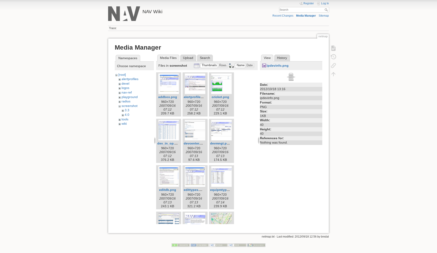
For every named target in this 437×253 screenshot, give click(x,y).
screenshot (129, 106)
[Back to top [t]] (333, 74)
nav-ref (127, 92)
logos (125, 88)
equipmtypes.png (223, 190)
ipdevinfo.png (278, 65)
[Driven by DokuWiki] (256, 245)
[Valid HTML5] (218, 245)
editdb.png (167, 190)
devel (125, 83)
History (282, 58)
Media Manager (306, 15)
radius (126, 101)
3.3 (127, 110)
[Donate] (181, 245)
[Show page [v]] (333, 48)
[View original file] (291, 76)
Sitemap (324, 15)
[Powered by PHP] (200, 245)
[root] (122, 74)
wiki (124, 123)
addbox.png (167, 97)
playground (130, 97)
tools (125, 119)
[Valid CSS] (237, 245)
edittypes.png (194, 190)
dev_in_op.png (169, 143)
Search (327, 9)
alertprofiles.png (196, 97)
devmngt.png (220, 143)
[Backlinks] (333, 65)
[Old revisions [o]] (333, 57)
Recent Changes (282, 15)
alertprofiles (130, 79)
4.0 (127, 114)
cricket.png (220, 97)
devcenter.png (195, 143)
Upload (188, 58)
